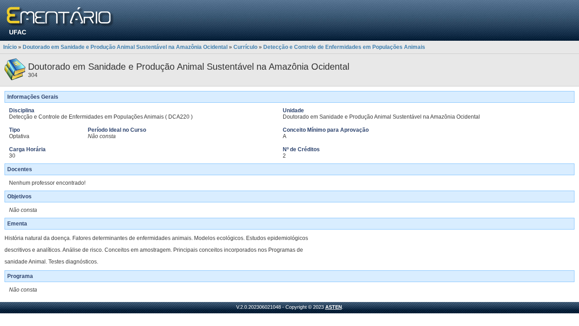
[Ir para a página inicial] (60, 17)
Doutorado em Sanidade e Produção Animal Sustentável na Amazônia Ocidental (125, 47)
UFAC (17, 32)
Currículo (245, 47)
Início (10, 47)
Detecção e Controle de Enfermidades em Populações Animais (344, 47)
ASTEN (333, 307)
